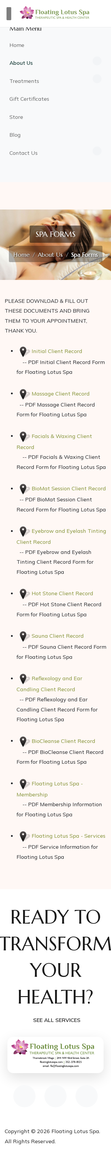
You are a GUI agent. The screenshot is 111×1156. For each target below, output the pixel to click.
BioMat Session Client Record (69, 488)
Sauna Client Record (58, 635)
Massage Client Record (61, 393)
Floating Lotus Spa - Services (68, 835)
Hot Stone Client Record (62, 593)
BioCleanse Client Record (63, 740)
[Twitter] (86, 1096)
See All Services (57, 1020)
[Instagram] (55, 1096)
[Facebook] (24, 1096)
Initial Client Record (57, 350)
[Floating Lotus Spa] (56, 12)
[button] (55, 63)
